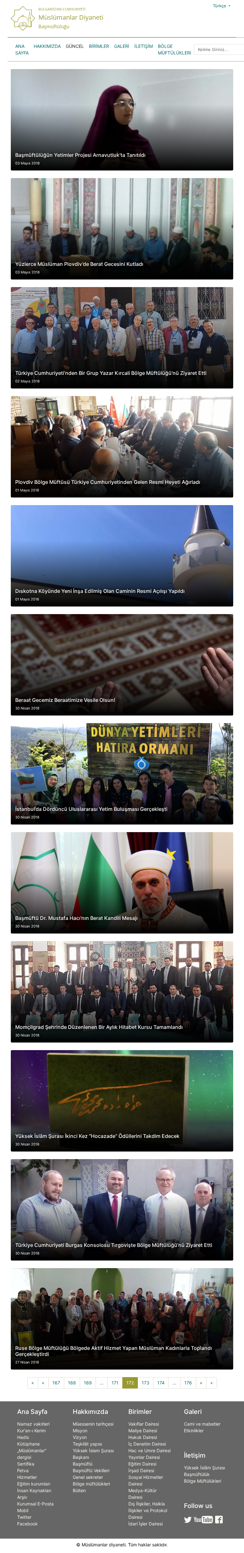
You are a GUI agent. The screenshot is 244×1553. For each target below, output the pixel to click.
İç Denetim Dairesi (147, 1444)
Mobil (22, 1510)
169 (88, 1382)
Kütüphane (28, 1444)
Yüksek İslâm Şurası (204, 1467)
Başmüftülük (197, 1474)
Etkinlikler (194, 1430)
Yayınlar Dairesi (144, 1457)
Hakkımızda (47, 46)
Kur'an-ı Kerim (31, 1430)
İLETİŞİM (143, 46)
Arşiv (22, 1497)
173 (145, 1382)
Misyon (80, 1430)
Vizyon (80, 1437)
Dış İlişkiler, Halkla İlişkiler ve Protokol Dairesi (147, 1510)
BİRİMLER (99, 46)
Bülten (79, 1490)
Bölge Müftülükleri (174, 49)
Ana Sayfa (22, 49)
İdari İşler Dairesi (145, 1523)
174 (161, 1382)
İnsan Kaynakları (34, 1490)
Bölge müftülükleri (91, 1483)
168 (72, 1382)
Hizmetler (27, 1477)
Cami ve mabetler (202, 1424)
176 (188, 1382)
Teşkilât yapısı (87, 1444)
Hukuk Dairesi (142, 1437)
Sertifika (25, 1463)
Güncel (75, 46)
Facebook (27, 1523)
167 (56, 1382)
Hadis (23, 1437)
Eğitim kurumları (33, 1483)
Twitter (24, 1517)
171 (115, 1382)
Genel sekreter (88, 1477)
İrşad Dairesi (141, 1470)
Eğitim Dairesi (142, 1463)
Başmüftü (82, 1463)
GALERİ (121, 46)
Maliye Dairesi (142, 1430)
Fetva (23, 1470)
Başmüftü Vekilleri (91, 1470)
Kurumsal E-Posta (35, 1503)
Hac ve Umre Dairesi (149, 1450)
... (102, 1382)
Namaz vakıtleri (33, 1424)
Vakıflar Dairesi (143, 1424)
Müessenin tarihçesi (93, 1424)
